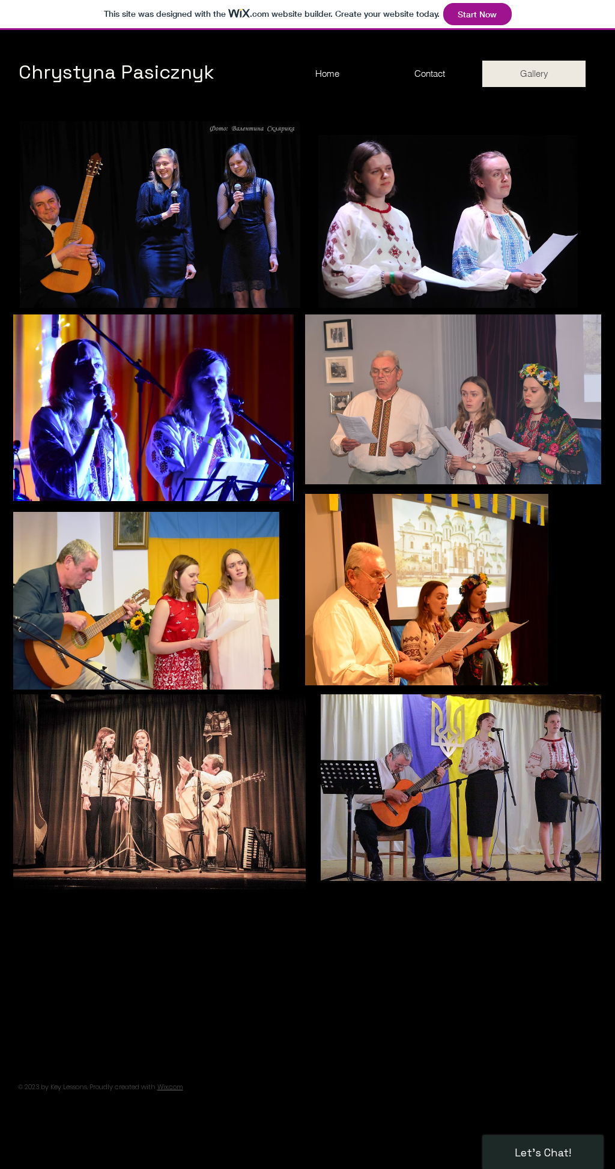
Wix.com (170, 1087)
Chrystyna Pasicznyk (119, 72)
